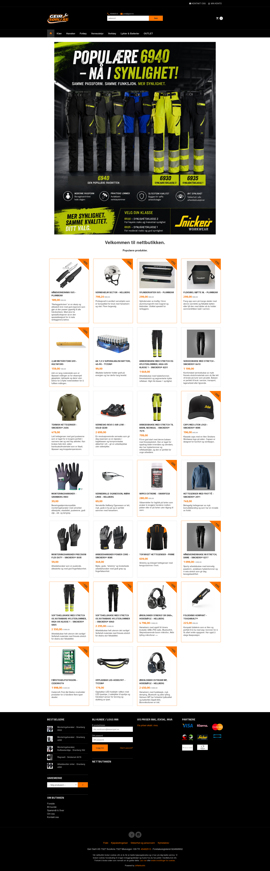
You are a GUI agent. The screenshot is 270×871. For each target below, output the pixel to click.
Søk (156, 18)
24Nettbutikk (140, 865)
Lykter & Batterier (130, 33)
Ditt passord (97, 735)
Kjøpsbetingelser (119, 842)
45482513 (114, 14)
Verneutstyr (97, 33)
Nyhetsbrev (163, 842)
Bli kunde (52, 807)
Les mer (143, 860)
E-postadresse (98, 725)
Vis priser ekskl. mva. (147, 725)
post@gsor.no (128, 14)
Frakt (105, 842)
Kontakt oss (53, 817)
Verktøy (112, 33)
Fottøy (83, 33)
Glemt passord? (126, 747)
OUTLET (148, 33)
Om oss (51, 813)
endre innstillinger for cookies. (163, 860)
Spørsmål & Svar (55, 810)
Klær (59, 33)
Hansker (70, 33)
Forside (51, 803)
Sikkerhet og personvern (143, 842)
